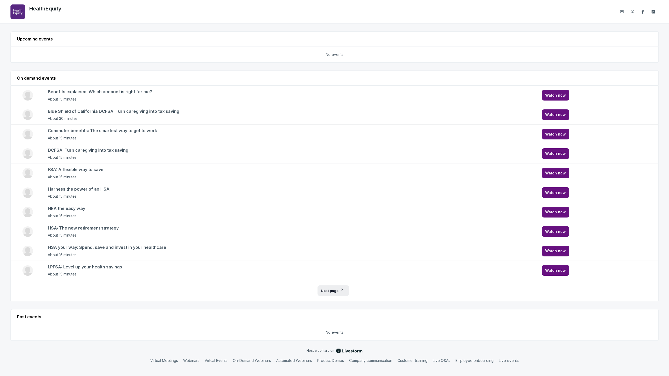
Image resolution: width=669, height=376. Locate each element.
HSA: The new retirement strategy (83, 228)
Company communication (370, 360)
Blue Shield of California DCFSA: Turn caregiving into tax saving (113, 111)
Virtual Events (216, 360)
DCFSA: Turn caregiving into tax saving (88, 150)
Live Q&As (441, 360)
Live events (509, 360)
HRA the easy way (66, 208)
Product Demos (330, 360)
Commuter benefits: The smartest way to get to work (102, 130)
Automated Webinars (294, 360)
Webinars (191, 360)
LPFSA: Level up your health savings (85, 266)
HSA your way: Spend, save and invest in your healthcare (107, 247)
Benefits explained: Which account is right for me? (100, 91)
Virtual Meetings (164, 360)
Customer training (412, 360)
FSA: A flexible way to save (75, 169)
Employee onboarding (474, 360)
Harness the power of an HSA (78, 189)
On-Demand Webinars (252, 360)
